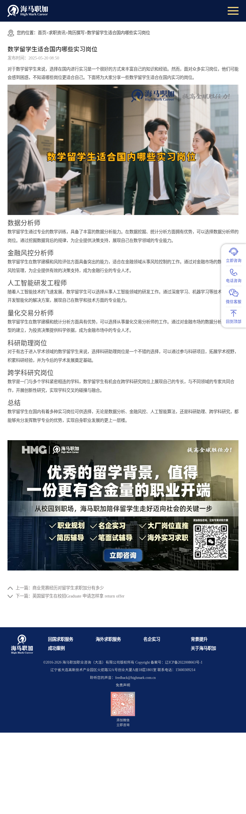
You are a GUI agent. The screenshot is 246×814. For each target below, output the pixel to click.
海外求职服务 (108, 639)
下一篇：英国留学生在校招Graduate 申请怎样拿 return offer (70, 596)
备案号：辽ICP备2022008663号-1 (176, 662)
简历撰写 (76, 32)
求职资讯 (57, 32)
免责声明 (123, 685)
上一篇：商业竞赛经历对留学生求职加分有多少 (60, 588)
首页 (42, 32)
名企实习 (151, 639)
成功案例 (56, 648)
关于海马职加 (203, 648)
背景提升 (199, 639)
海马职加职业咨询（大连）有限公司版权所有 (98, 662)
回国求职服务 (60, 639)
